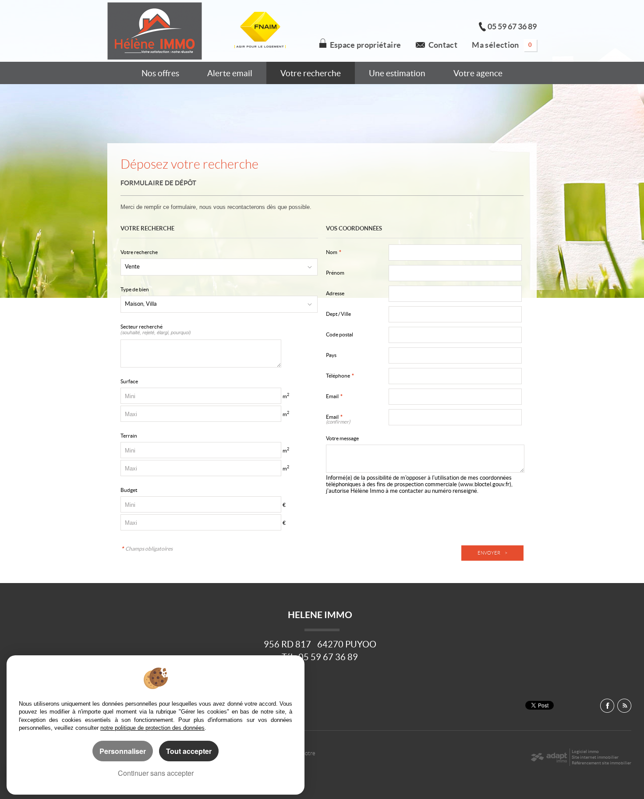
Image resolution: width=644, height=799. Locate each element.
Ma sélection (502, 45)
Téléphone (340, 375)
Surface (129, 381)
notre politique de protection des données (152, 728)
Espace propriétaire (365, 45)
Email (334, 396)
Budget (128, 490)
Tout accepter (189, 751)
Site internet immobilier (595, 757)
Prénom (335, 273)
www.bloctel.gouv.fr (485, 484)
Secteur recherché (155, 330)
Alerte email (229, 73)
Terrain (128, 435)
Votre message (342, 438)
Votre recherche (310, 73)
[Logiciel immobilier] (549, 757)
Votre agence (477, 73)
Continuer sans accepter (156, 773)
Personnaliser (122, 751)
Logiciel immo (585, 751)
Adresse (335, 293)
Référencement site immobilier (601, 762)
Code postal (339, 334)
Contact (442, 45)
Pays (331, 355)
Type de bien (134, 289)
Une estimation (397, 73)
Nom (333, 252)
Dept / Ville (338, 314)
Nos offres (160, 73)
